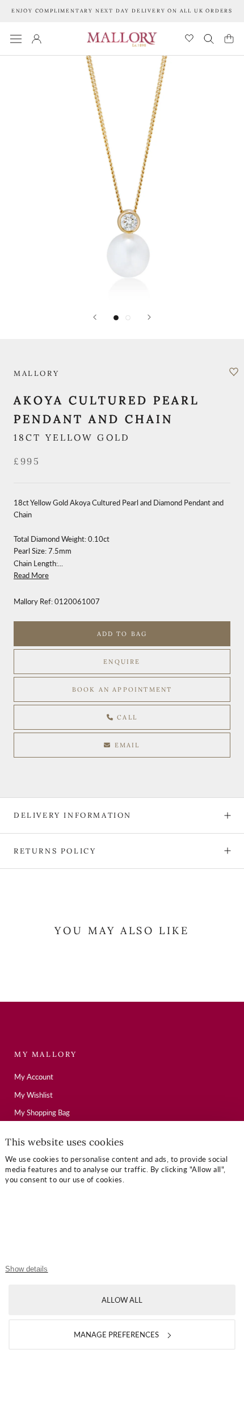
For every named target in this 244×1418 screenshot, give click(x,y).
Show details (26, 1269)
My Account (33, 1076)
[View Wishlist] (189, 39)
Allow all (122, 1299)
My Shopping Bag (42, 1112)
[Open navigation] (16, 39)
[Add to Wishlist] (233, 372)
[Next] (149, 317)
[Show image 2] (128, 317)
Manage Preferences (116, 1334)
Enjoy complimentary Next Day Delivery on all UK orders (122, 10)
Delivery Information (73, 815)
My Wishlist (33, 1094)
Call (125, 717)
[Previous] (94, 317)
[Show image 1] (116, 317)
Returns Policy (55, 851)
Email (126, 745)
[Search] (209, 39)
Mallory (36, 373)
